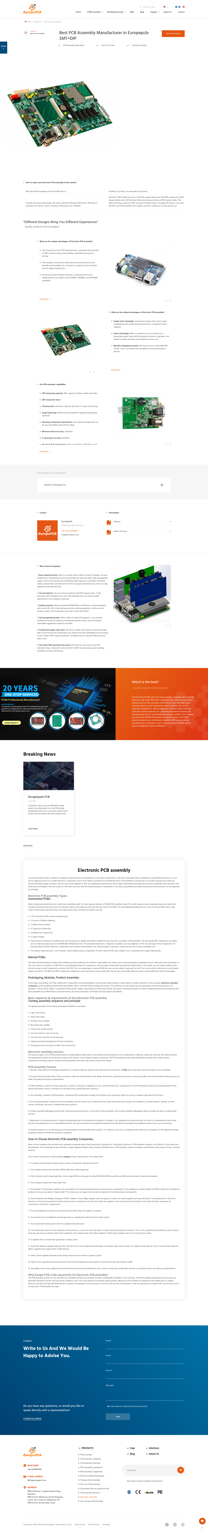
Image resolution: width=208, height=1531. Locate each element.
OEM (132, 12)
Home (78, 12)
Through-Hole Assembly (90, 1480)
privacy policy (142, 1406)
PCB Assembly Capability (90, 1459)
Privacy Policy (94, 1525)
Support (153, 12)
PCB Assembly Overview (90, 1463)
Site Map (106, 1525)
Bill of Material (71, 943)
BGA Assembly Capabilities (91, 1471)
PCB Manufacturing (115, 12)
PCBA (41, 957)
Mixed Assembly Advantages (92, 1476)
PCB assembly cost (88, 946)
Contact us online (32, 1418)
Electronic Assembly (88, 1497)
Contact (181, 12)
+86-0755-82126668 (69, 531)
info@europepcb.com (70, 535)
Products (37, 21)
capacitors (124, 946)
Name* (108, 1341)
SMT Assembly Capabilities (91, 1467)
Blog (142, 12)
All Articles (27, 845)
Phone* (109, 1371)
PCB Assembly (86, 1454)
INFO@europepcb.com (36, 1480)
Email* (108, 1356)
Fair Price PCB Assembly (90, 1484)
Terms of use (80, 1525)
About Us (167, 12)
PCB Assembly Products (90, 1492)
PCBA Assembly (94, 12)
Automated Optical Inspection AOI (94, 1488)
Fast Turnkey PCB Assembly (91, 1501)
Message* (110, 1385)
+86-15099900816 (34, 1469)
